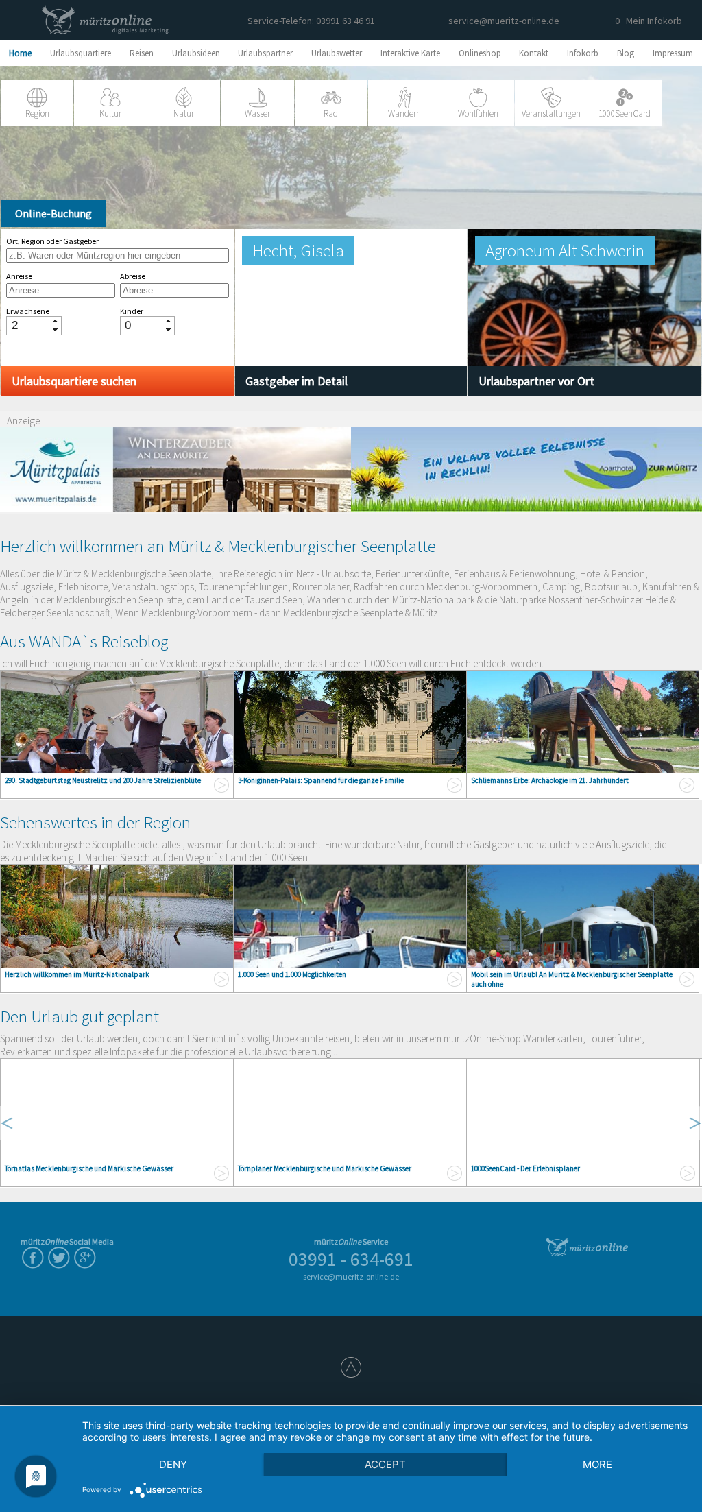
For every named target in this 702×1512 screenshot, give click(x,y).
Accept (385, 1464)
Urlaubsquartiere (80, 53)
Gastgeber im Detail (296, 381)
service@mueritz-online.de (503, 20)
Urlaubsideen (196, 53)
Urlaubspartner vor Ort (536, 381)
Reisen (142, 53)
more (597, 1464)
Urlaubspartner (265, 53)
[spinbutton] (29, 325)
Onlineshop (480, 53)
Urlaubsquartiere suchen (74, 381)
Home (20, 53)
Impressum (673, 53)
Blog (625, 53)
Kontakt (533, 53)
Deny (173, 1464)
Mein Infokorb (648, 20)
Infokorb (582, 53)
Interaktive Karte (410, 53)
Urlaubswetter (336, 53)
